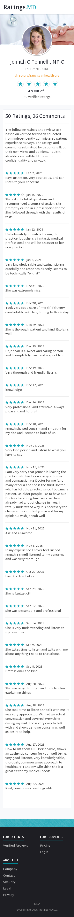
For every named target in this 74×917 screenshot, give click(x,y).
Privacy (8, 895)
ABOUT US (10, 860)
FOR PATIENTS (13, 837)
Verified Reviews (15, 846)
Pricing (45, 846)
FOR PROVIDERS (51, 837)
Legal (7, 889)
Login (44, 852)
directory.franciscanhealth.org (37, 76)
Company (10, 869)
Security (9, 882)
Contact (9, 876)
